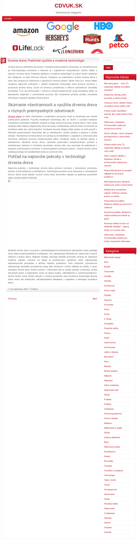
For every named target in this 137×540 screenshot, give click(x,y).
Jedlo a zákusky (111, 352)
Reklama (108, 423)
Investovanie (109, 347)
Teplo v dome (110, 480)
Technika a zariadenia (113, 470)
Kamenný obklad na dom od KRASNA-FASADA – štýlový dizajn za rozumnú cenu (116, 226)
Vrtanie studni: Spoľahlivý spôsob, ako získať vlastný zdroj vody (118, 114)
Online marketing (111, 385)
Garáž (106, 338)
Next (95, 298)
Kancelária (108, 357)
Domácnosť (109, 286)
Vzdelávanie (109, 513)
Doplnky (107, 295)
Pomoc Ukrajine (111, 418)
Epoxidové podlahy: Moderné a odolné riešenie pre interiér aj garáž (117, 215)
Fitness (107, 333)
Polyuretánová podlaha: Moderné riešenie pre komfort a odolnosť (118, 204)
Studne (107, 456)
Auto (106, 262)
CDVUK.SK (69, 6)
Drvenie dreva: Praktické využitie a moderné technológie (46, 60)
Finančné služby (111, 328)
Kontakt (7, 18)
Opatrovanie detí (111, 390)
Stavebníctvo (109, 451)
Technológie (109, 475)
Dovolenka (108, 304)
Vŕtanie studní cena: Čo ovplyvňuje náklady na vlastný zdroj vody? (117, 147)
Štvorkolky (108, 461)
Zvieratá (107, 532)
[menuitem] (8, 18)
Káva (106, 361)
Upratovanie (109, 494)
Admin (35, 289)
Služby (107, 432)
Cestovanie (109, 271)
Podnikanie (109, 409)
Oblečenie (108, 380)
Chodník (107, 276)
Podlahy (107, 404)
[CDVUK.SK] (68, 37)
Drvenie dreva (14, 116)
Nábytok (107, 376)
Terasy (107, 485)
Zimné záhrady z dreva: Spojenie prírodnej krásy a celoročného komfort (118, 136)
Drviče (107, 314)
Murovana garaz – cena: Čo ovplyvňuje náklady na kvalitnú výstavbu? (117, 86)
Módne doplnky (110, 371)
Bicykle (107, 267)
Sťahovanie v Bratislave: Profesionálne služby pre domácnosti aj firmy (115, 125)
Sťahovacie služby (112, 447)
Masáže (107, 366)
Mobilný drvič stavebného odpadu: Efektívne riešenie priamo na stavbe (115, 192)
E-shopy (107, 319)
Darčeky (107, 281)
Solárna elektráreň (112, 437)
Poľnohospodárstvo (113, 413)
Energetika (108, 323)
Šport (106, 442)
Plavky (107, 395)
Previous (12, 298)
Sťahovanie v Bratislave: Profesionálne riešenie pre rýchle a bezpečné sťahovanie (117, 238)
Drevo (106, 309)
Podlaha (107, 399)
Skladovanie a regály (113, 428)
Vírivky (107, 499)
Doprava (107, 300)
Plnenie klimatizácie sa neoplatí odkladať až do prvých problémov (118, 173)
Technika (108, 466)
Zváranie (108, 527)
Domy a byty (109, 290)
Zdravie (107, 522)
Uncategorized (110, 489)
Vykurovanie (109, 508)
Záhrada (107, 518)
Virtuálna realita (111, 504)
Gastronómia (110, 342)
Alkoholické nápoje (112, 257)
